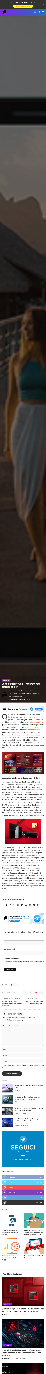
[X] (10, 905)
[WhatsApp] (38, 905)
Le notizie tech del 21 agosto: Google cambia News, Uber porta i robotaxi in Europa (27, 1121)
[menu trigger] (42, 12)
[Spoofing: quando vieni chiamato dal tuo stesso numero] (12, 1220)
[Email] (41, 992)
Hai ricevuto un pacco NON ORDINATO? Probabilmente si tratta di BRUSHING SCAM (33, 1233)
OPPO (10, 742)
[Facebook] (6, 905)
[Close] (43, 4)
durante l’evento (34, 730)
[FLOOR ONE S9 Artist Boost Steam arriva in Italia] (7, 1088)
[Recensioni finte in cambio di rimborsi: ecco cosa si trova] (34, 1246)
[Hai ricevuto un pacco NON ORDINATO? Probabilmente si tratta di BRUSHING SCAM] (34, 1220)
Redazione (14, 691)
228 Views (14, 693)
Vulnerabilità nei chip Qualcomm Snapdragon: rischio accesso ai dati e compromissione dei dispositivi (21, 1352)
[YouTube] (26, 905)
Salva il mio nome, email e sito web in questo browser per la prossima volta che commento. (24, 1067)
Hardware (6, 680)
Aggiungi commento (17, 696)
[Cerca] (38, 12)
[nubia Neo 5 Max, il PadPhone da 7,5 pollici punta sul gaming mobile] (7, 1111)
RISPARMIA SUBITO (23, 6)
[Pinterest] (14, 905)
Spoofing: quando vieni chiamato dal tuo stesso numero (10, 1233)
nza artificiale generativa (33, 722)
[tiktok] (23, 1202)
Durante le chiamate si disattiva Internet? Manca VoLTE (10, 1258)
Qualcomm (14, 985)
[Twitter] (30, 992)
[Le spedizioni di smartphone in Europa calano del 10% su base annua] (7, 1099)
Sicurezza (7, 1345)
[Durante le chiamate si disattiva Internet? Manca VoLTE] (12, 1246)
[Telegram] (34, 905)
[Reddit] (30, 905)
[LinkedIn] (22, 905)
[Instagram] (18, 905)
